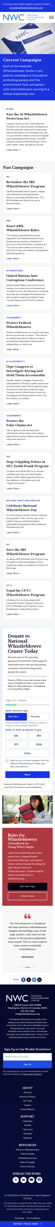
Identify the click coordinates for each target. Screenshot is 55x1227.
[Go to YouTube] (31, 1180)
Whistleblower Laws (27, 1158)
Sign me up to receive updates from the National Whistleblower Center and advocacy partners (29, 763)
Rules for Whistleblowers (27, 1149)
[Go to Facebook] (39, 1180)
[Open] (51, 17)
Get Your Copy (27, 886)
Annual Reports (27, 1109)
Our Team (27, 1101)
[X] (28, 979)
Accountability (15, 361)
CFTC (9, 585)
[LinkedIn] (34, 979)
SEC (8, 456)
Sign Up (27, 1064)
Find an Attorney (27, 1166)
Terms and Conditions (32, 1074)
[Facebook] (23, 979)
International (14, 270)
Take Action (27, 1129)
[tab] (21, 967)
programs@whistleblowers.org (26, 7)
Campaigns (27, 1121)
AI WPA (9, 109)
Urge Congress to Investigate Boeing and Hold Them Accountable (25, 371)
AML (8, 220)
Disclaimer (19, 1218)
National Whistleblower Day (23, 500)
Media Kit (27, 1138)
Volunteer (27, 1133)
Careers (27, 1105)
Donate (27, 1125)
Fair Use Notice (33, 1218)
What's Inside (28, 896)
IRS (8, 177)
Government (13, 317)
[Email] (39, 979)
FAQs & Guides (27, 1154)
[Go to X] (15, 1180)
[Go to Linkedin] (23, 1180)
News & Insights (27, 1162)
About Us (27, 1092)
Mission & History (28, 1096)
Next (27, 774)
